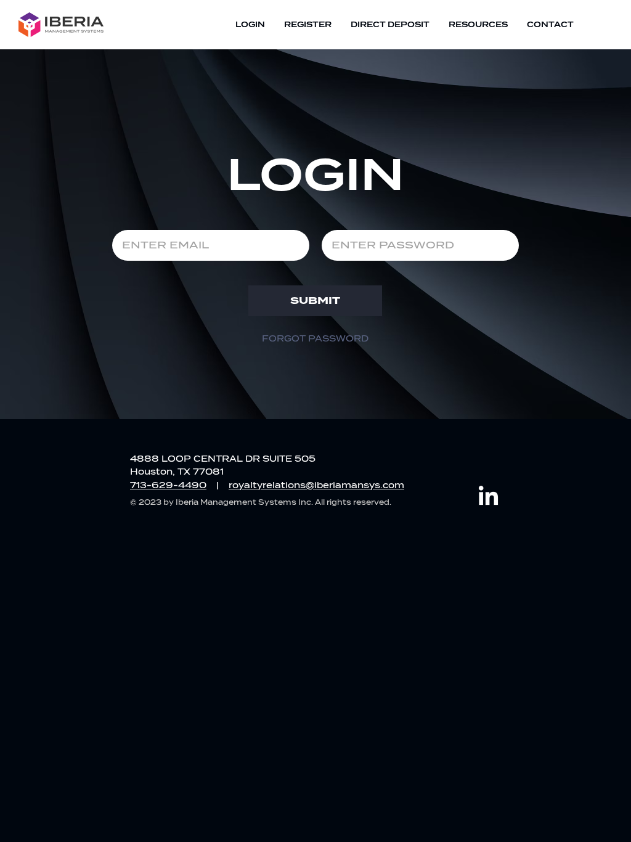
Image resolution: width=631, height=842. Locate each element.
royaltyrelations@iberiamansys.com (316, 485)
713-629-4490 (168, 485)
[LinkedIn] (488, 497)
